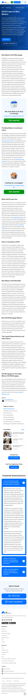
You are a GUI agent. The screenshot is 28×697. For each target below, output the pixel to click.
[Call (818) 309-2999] (12, 2)
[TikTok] (11, 620)
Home (3, 7)
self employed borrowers (17, 217)
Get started (17, 2)
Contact (3, 642)
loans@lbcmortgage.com (9, 671)
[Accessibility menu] (25, 694)
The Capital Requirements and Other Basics (12, 421)
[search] (22, 2)
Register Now (14, 467)
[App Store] (12, 623)
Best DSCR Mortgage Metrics (9, 419)
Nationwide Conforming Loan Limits (9, 658)
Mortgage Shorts (5, 652)
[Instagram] (2, 620)
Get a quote (6, 39)
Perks (3, 656)
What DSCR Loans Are (7, 413)
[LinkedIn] (4, 620)
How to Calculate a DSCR (8, 415)
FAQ (2, 639)
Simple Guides (4, 635)
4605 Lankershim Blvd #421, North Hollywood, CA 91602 (15, 673)
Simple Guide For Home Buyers (8, 660)
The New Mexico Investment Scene (10, 410)
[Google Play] (5, 623)
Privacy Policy (9, 681)
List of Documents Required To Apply (9, 663)
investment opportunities (7, 140)
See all (22, 429)
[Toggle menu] (25, 2)
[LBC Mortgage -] (5, 2)
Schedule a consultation (9, 43)
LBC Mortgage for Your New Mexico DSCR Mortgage (13, 423)
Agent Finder (4, 631)
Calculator (4, 654)
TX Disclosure (16, 681)
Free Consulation (14, 457)
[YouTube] (9, 620)
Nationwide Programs (8, 7)
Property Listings (5, 650)
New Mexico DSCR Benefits (8, 417)
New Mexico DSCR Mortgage (9, 408)
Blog (2, 647)
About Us (3, 629)
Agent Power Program (6, 633)
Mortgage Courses (5, 637)
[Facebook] (7, 620)
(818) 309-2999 (7, 669)
